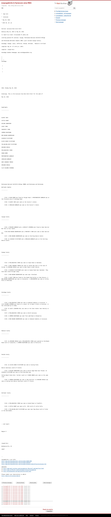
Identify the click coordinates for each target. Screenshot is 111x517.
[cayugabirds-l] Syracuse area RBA (13, 486)
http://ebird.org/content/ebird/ (11, 476)
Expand (58, 17)
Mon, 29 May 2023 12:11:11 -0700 (15, 5)
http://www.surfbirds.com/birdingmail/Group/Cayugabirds (19, 470)
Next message (47, 482)
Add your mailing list (19, 515)
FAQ (27, 515)
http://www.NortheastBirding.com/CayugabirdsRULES (16, 462)
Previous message (7, 482)
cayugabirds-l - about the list (63, 15)
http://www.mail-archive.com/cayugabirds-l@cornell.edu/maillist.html (23, 468)
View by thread (20, 482)
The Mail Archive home (62, 11)
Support (32, 515)
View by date (33, 482)
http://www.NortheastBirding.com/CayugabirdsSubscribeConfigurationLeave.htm (24, 464)
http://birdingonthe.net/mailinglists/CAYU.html (17, 471)
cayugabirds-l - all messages (63, 13)
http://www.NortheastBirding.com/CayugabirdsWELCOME (17, 461)
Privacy (37, 515)
